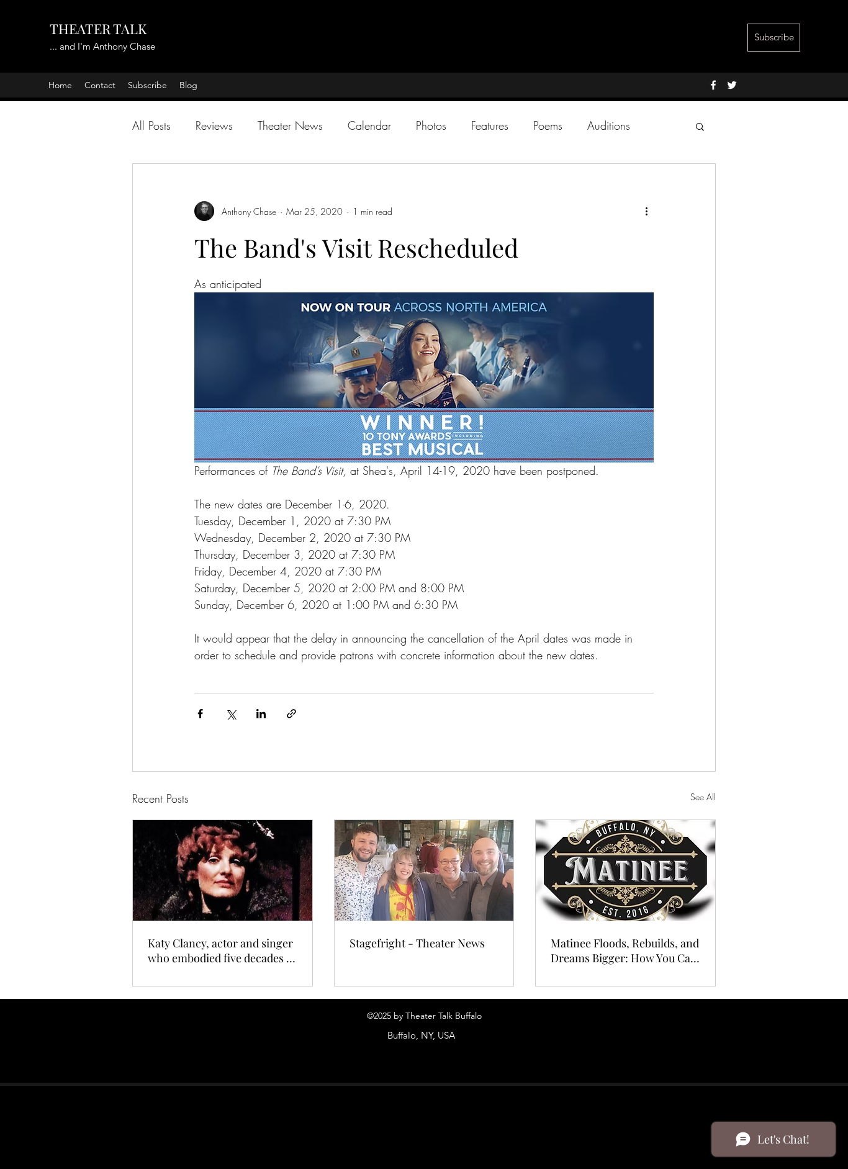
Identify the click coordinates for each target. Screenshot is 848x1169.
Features (489, 125)
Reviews (214, 125)
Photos (431, 125)
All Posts (151, 125)
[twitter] (732, 85)
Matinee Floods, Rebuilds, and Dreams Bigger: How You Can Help (625, 950)
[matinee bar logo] (625, 870)
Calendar (369, 125)
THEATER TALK (98, 28)
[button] (700, 126)
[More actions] (646, 211)
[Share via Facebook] (200, 714)
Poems (547, 125)
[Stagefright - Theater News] (424, 870)
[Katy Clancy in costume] (222, 870)
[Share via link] (291, 714)
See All (703, 797)
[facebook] (713, 85)
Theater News (290, 125)
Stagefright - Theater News (417, 943)
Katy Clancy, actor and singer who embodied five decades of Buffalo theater (222, 950)
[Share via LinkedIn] (261, 714)
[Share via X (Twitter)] (231, 714)
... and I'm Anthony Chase (102, 46)
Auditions (608, 125)
